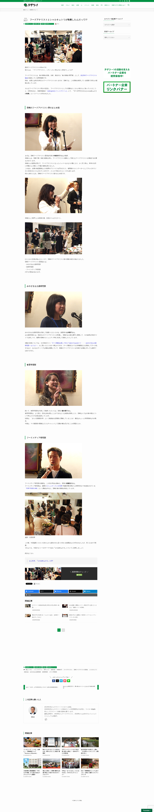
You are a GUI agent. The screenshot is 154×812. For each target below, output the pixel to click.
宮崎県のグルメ (29, 23)
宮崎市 (42, 23)
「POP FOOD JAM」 (31, 488)
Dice (33, 717)
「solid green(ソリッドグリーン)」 (57, 91)
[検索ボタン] (128, 5)
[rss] (127, 1)
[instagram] (125, 1)
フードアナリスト (68, 669)
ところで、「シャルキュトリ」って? (41, 561)
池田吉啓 (53, 669)
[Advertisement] (61, 648)
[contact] (129, 1)
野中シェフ (46, 669)
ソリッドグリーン (38, 669)
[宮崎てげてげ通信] (31, 5)
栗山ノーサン (29, 669)
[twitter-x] (122, 1)
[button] (53, 680)
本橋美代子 (59, 669)
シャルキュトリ (93, 669)
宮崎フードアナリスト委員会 (81, 669)
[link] (46, 719)
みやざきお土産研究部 (35, 672)
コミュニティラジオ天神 (54, 486)
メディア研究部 (53, 672)
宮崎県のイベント (50, 23)
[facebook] (120, 1)
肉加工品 (26, 672)
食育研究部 (45, 672)
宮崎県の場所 (37, 23)
